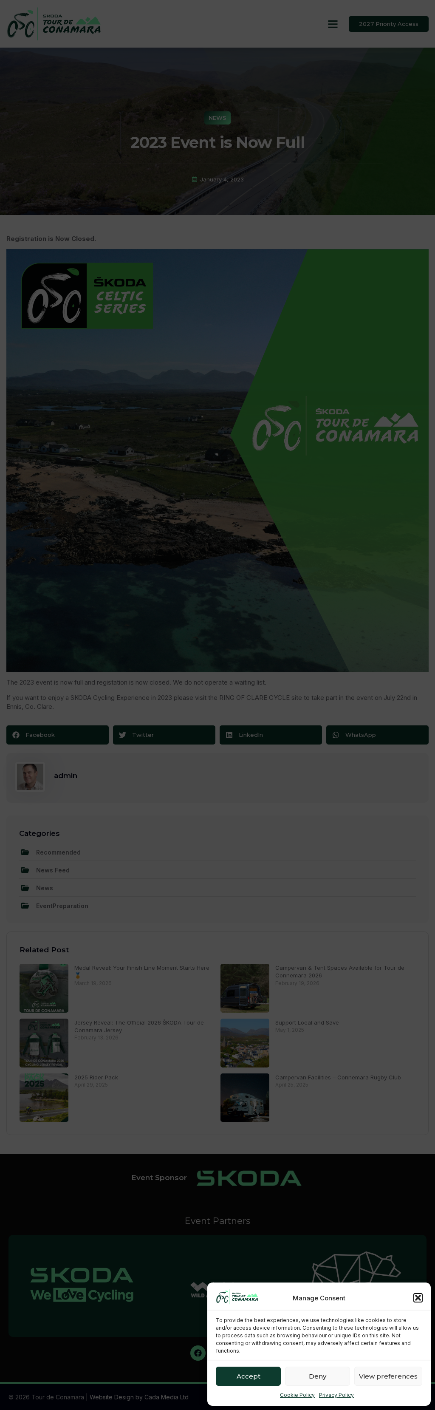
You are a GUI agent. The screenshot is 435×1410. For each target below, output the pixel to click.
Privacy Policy (336, 1395)
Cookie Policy (297, 1395)
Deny (317, 1376)
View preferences (388, 1376)
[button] (418, 1298)
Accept (248, 1376)
